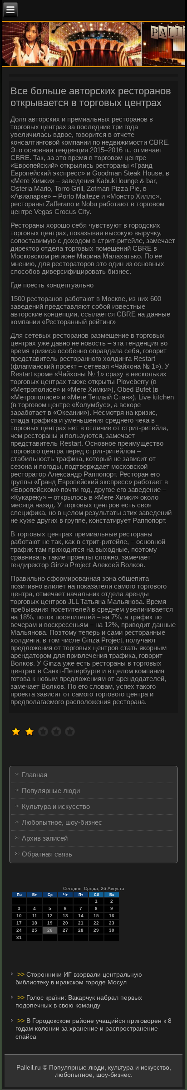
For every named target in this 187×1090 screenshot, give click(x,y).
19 (50, 922)
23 (111, 922)
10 (19, 915)
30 (111, 930)
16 (111, 915)
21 (81, 922)
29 (96, 930)
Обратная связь (47, 854)
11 (34, 915)
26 (50, 930)
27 (65, 930)
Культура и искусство (56, 806)
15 (96, 915)
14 (81, 915)
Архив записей (45, 838)
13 (65, 915)
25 (34, 930)
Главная (34, 775)
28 (81, 930)
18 (34, 922)
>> (21, 974)
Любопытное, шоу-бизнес (62, 822)
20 (65, 922)
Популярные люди (51, 790)
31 (19, 937)
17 (19, 922)
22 (96, 922)
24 (19, 930)
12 (50, 915)
